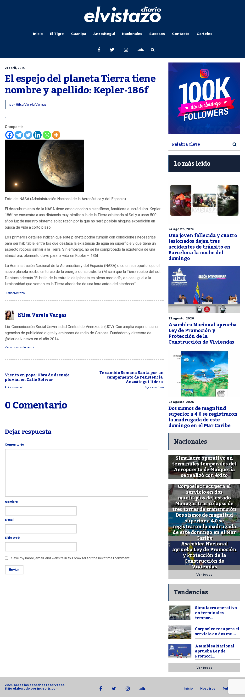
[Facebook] (9, 135)
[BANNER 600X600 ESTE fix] (204, 98)
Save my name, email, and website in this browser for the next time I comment (70, 558)
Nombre (11, 502)
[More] (56, 135)
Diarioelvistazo (15, 293)
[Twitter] (28, 135)
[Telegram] (19, 135)
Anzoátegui (104, 34)
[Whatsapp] (47, 135)
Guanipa (78, 34)
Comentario (14, 444)
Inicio (38, 34)
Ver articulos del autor (19, 347)
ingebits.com (47, 688)
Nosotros (207, 688)
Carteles (204, 34)
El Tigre (57, 34)
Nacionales (132, 34)
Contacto (180, 34)
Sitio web (12, 537)
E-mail (10, 519)
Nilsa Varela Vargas (31, 104)
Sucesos (157, 34)
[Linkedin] (37, 135)
